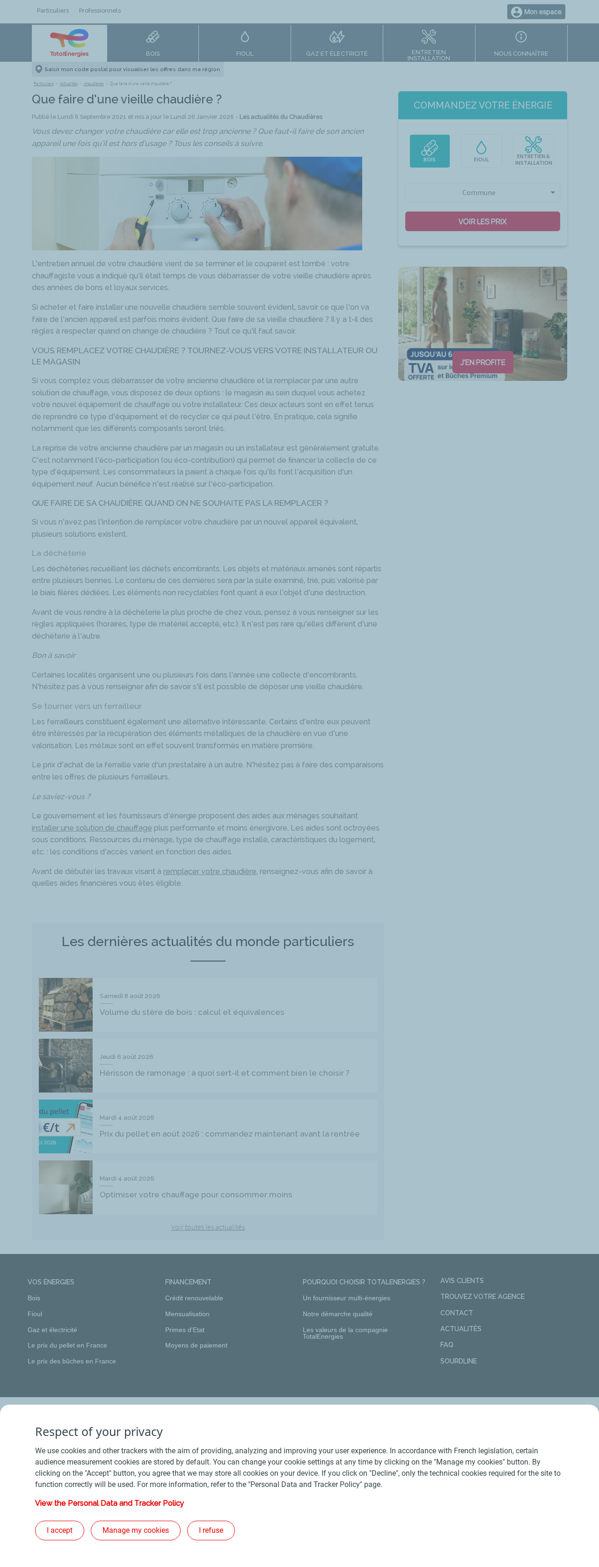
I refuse (211, 1530)
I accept (60, 1530)
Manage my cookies (135, 1530)
